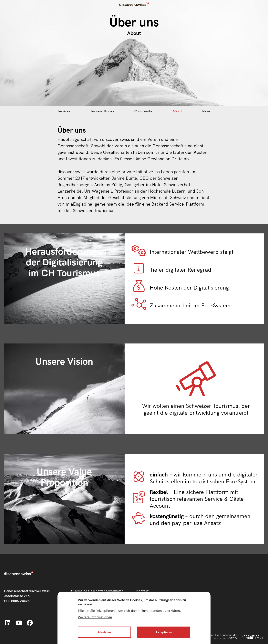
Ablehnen (104, 632)
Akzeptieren (163, 632)
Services (63, 111)
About (177, 111)
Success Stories (102, 111)
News (206, 111)
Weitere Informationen (95, 617)
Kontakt (142, 591)
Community (143, 111)
